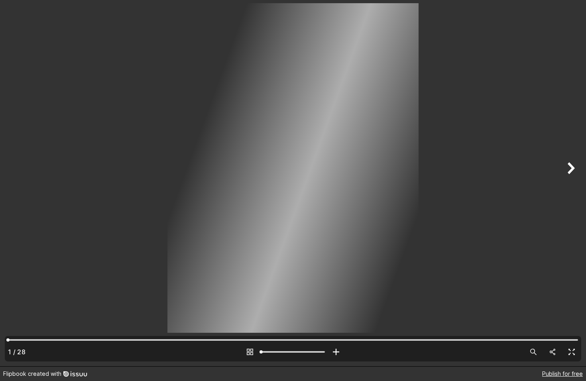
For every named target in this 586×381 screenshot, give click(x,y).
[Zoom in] (336, 352)
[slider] (293, 352)
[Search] (533, 352)
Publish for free (562, 373)
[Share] (552, 352)
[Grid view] (250, 352)
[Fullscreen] (572, 352)
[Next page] (570, 183)
